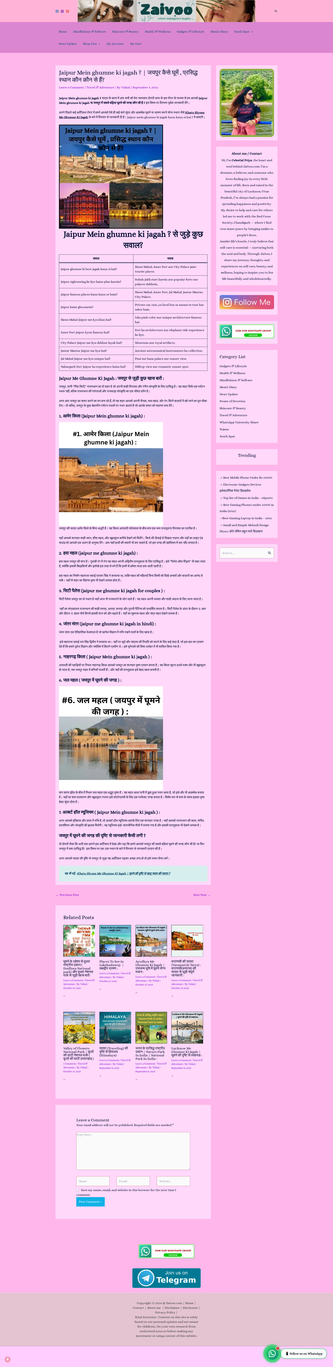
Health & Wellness (158, 31)
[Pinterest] (67, 11)
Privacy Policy (165, 1312)
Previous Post (67, 895)
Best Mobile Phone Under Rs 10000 (247, 477)
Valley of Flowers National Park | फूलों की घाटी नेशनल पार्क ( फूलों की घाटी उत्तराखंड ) (78, 1053)
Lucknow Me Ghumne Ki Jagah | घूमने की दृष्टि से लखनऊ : (186, 1051)
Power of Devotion (232, 401)
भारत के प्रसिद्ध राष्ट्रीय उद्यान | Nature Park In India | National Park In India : (150, 1053)
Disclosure (190, 1307)
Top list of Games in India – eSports (248, 498)
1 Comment (69, 1063)
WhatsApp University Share (239, 422)
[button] (276, 11)
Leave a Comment (71, 87)
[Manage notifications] (7, 1359)
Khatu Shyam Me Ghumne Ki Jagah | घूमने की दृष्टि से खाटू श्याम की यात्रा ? (123, 873)
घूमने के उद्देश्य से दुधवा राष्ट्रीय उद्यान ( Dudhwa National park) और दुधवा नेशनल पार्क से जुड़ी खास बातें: (78, 968)
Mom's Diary (228, 387)
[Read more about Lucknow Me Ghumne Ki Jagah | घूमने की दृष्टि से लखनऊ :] (187, 1028)
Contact (138, 1307)
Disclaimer (172, 1307)
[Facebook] (57, 11)
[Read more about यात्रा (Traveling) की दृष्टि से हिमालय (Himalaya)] (115, 1028)
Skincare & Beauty (125, 31)
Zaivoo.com (251, 166)
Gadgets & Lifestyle (190, 31)
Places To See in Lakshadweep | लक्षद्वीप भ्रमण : (111, 964)
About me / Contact (247, 153)
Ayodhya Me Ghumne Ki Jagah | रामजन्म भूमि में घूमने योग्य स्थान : (150, 966)
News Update (68, 43)
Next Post (202, 895)
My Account (115, 43)
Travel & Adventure (100, 87)
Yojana (224, 429)
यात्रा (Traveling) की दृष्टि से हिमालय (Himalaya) (113, 1051)
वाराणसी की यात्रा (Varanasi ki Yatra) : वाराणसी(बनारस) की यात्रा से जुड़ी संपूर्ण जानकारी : (186, 968)
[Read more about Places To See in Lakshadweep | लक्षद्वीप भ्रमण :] (115, 941)
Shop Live (90, 43)
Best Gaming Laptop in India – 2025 (247, 518)
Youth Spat (242, 31)
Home (63, 31)
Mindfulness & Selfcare (89, 31)
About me (154, 1307)
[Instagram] (62, 11)
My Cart (136, 43)
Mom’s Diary (219, 31)
